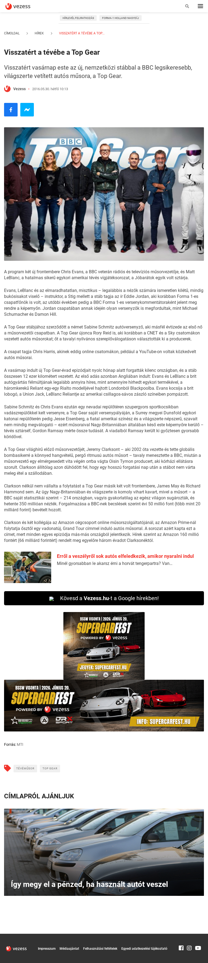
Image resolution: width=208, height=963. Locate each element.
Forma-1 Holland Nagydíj (120, 18)
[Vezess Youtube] (197, 936)
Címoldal (12, 33)
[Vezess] (23, 6)
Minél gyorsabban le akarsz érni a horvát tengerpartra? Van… (115, 563)
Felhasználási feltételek (100, 949)
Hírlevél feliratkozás (78, 18)
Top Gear (50, 768)
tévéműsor (25, 768)
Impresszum (47, 949)
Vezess (19, 89)
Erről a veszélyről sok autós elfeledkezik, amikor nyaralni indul (125, 556)
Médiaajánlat (69, 949)
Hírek (39, 33)
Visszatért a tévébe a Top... (81, 33)
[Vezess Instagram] (189, 936)
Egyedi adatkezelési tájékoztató (144, 949)
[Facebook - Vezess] (11, 109)
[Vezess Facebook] (181, 936)
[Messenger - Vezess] (27, 109)
